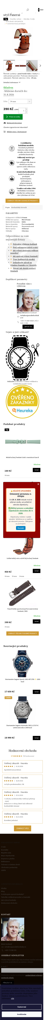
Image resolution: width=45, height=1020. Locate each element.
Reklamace (5, 861)
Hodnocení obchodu (22, 751)
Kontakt (21, 528)
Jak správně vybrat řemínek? (25, 256)
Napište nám (6, 853)
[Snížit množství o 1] (26, 112)
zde (12, 998)
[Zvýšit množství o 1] (26, 109)
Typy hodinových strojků (24, 259)
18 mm (7, 475)
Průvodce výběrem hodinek (25, 244)
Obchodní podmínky (9, 867)
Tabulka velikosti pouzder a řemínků (15, 897)
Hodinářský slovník (19, 207)
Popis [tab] (7, 207)
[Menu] (40, 10)
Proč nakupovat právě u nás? (25, 247)
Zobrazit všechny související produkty (22, 201)
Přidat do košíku (14, 117)
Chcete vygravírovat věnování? (15, 127)
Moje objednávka (8, 856)
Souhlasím (21, 1014)
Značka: (15, 19)
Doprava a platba (8, 859)
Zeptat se (28, 327)
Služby (4, 888)
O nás (3, 847)
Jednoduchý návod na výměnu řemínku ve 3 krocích (23, 263)
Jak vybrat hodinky (8, 900)
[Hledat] (27, 10)
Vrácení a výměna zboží (10, 864)
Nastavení (21, 1007)
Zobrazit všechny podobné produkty (22, 633)
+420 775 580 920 (10, 950)
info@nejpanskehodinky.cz (29, 316)
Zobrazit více (22, 828)
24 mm (21, 576)
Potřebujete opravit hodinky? (12, 894)
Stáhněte (10, 381)
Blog (3, 891)
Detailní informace (10, 82)
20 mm (14, 576)
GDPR (3, 870)
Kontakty (4, 850)
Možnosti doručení (14, 123)
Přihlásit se (7, 983)
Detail (37, 470)
